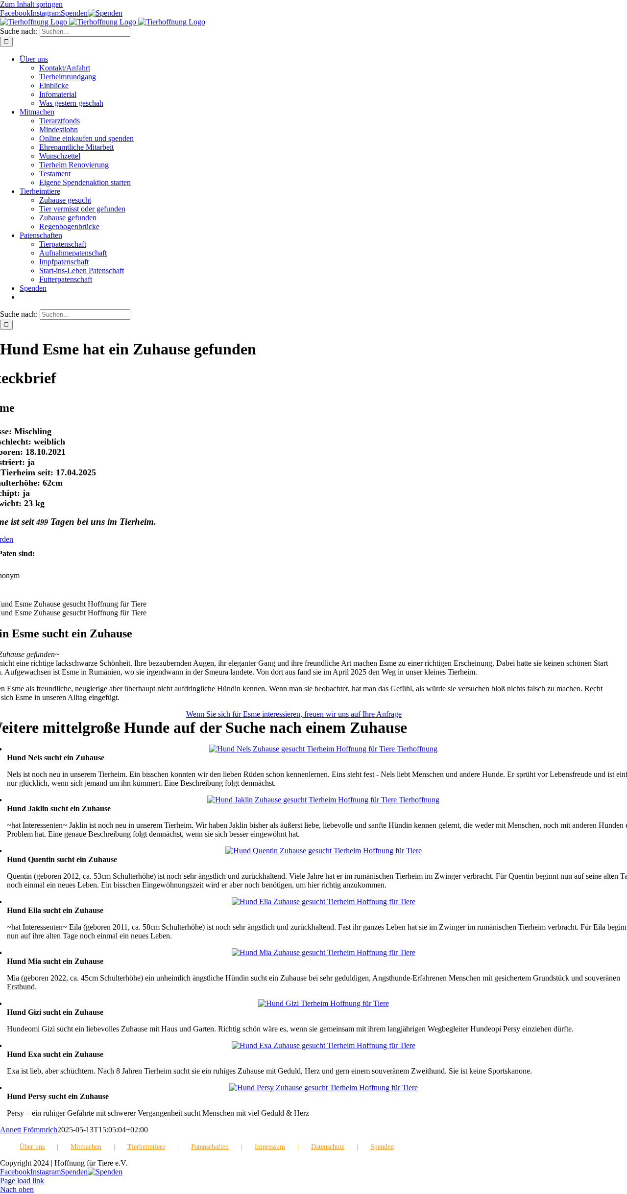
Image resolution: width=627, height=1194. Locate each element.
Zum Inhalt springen (31, 4)
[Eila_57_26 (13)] (323, 901)
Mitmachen (86, 1146)
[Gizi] (323, 1003)
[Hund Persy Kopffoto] (323, 1087)
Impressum (270, 1146)
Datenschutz (327, 1146)
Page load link (22, 1180)
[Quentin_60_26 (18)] (323, 850)
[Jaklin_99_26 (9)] (323, 800)
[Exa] (323, 1045)
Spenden (382, 1146)
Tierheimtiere (146, 1146)
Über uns (32, 1146)
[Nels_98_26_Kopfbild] (323, 749)
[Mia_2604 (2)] (323, 952)
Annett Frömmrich (28, 1129)
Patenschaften (210, 1146)
